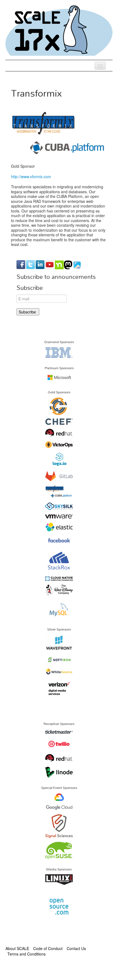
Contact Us (76, 948)
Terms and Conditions (26, 954)
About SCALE (17, 948)
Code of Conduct (48, 948)
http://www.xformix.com (31, 176)
